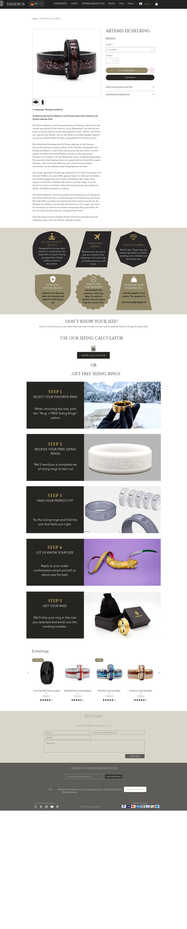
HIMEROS (16, 4)
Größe (109, 44)
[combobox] (130, 49)
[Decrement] (108, 60)
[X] (35, 806)
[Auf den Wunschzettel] (152, 70)
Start (35, 18)
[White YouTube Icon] (52, 806)
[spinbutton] (112, 60)
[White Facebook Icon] (41, 806)
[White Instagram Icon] (46, 806)
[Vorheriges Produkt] (28, 672)
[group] (93, 680)
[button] (156, 3)
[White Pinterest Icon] (57, 806)
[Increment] (116, 60)
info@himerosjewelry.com (97, 725)
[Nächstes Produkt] (159, 672)
